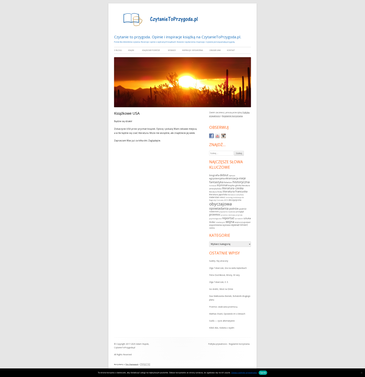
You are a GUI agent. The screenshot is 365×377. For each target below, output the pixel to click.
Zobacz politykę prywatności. (244, 372)
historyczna (241, 182)
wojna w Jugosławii (243, 222)
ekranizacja (232, 178)
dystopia (232, 176)
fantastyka (216, 182)
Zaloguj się (145, 364)
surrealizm (239, 219)
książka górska (234, 185)
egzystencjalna (217, 178)
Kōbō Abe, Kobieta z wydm (221, 327)
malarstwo (214, 197)
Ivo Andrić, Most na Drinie (221, 289)
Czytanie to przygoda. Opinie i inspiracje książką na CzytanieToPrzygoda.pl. (177, 36)
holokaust (212, 186)
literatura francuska (235, 191)
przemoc (214, 214)
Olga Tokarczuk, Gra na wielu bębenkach (228, 268)
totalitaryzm (220, 222)
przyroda (239, 215)
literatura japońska (218, 194)
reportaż (228, 218)
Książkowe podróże (151, 50)
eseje (242, 178)
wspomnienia (215, 224)
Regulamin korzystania (232, 116)
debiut (224, 175)
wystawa (226, 225)
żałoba (212, 228)
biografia (214, 175)
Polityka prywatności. (218, 344)
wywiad (235, 224)
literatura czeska (233, 188)
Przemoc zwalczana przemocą (223, 306)
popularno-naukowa (227, 212)
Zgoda (263, 372)
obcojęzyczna (234, 200)
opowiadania (219, 208)
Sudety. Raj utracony (218, 260)
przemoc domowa (228, 215)
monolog (229, 197)
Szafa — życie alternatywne (222, 320)
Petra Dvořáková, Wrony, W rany (224, 275)
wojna (230, 222)
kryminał (222, 185)
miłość (222, 197)
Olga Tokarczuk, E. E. (218, 282)
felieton (228, 182)
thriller (212, 222)
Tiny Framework (131, 364)
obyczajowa (220, 204)
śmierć (244, 224)
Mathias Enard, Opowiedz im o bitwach (227, 313)
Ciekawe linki (215, 50)
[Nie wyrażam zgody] (361, 372)
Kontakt (231, 50)
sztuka (247, 218)
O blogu (118, 50)
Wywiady (172, 50)
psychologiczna (215, 218)
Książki (131, 50)
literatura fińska (215, 192)
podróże (234, 208)
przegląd (240, 211)
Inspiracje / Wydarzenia (192, 50)
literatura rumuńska (236, 195)
